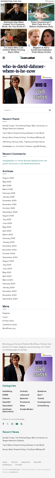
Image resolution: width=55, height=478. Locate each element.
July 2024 (7, 265)
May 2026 (7, 182)
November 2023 (9, 295)
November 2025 (9, 204)
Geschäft (7, 402)
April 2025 (7, 231)
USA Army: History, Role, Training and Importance (24, 142)
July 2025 (7, 219)
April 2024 (7, 276)
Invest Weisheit (14, 469)
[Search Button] (49, 110)
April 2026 (7, 185)
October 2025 (9, 208)
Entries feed (8, 321)
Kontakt (18, 465)
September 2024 (10, 257)
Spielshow (41, 391)
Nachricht (24, 398)
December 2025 (9, 200)
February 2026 (9, 193)
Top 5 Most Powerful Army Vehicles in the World (23, 133)
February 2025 (9, 238)
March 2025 (8, 234)
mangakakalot (8, 160)
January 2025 (9, 242)
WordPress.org (9, 328)
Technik (40, 398)
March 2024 (8, 280)
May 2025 (7, 227)
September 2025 (10, 212)
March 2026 (8, 189)
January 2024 (9, 287)
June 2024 (7, 268)
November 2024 (9, 250)
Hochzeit (24, 391)
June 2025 (7, 223)
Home (5, 462)
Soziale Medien (26, 409)
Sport (39, 395)
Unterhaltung (43, 405)
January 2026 (9, 197)
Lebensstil (24, 395)
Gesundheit (8, 405)
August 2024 (8, 261)
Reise (22, 405)
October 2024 (9, 253)
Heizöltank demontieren (8, 410)
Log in (5, 317)
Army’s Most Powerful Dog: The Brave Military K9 (24, 137)
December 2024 (9, 246)
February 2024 (9, 283)
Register (6, 313)
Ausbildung (7, 391)
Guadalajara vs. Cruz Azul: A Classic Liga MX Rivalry (24, 146)
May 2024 (7, 272)
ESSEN (5, 395)
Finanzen (6, 398)
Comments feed (10, 324)
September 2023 (10, 299)
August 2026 (8, 178)
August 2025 (8, 216)
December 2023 (9, 291)
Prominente (25, 402)
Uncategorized (43, 402)
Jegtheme (14, 472)
